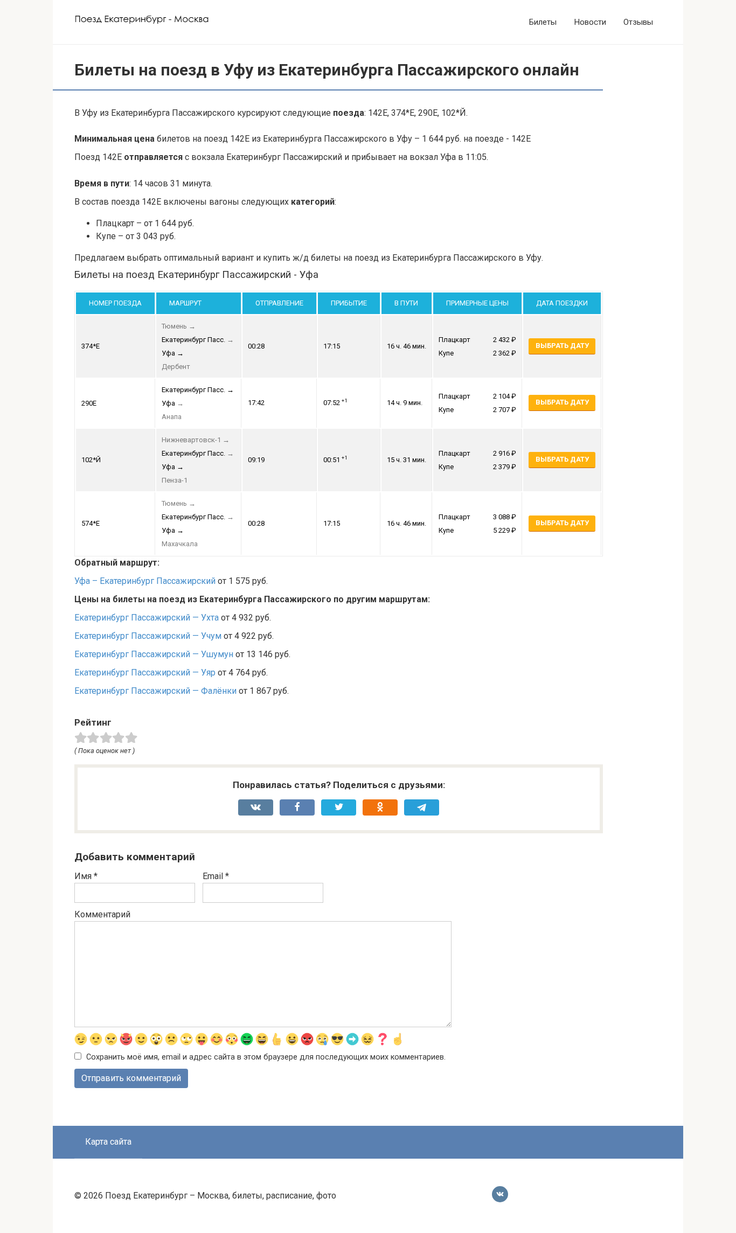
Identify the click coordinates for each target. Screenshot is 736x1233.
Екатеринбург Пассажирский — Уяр (145, 672)
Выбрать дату (562, 346)
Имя (86, 876)
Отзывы (638, 22)
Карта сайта (108, 1142)
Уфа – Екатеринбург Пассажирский (145, 581)
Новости (590, 22)
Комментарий (102, 914)
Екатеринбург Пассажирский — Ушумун (153, 654)
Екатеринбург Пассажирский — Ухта (146, 617)
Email (216, 876)
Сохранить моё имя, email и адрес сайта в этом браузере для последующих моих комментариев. (266, 1057)
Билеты (543, 22)
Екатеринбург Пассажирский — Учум (147, 636)
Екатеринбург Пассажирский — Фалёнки (155, 691)
